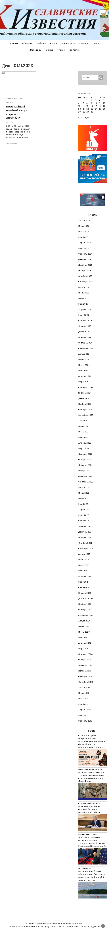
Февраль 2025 (85, 320)
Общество (27, 43)
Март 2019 (83, 715)
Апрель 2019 (84, 710)
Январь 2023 (84, 459)
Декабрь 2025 (85, 265)
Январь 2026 (84, 259)
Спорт (96, 43)
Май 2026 (83, 237)
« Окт (80, 117)
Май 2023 (83, 437)
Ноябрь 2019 (84, 671)
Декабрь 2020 (85, 598)
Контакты (74, 50)
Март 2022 (83, 515)
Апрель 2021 (84, 576)
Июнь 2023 (84, 432)
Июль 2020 (83, 626)
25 (100, 109)
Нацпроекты (68, 43)
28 (84, 112)
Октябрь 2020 (85, 609)
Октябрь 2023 (85, 409)
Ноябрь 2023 (84, 404)
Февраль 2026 (85, 254)
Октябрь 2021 (85, 543)
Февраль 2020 (85, 654)
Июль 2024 (83, 359)
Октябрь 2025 (85, 276)
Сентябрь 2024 (85, 348)
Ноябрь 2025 (84, 270)
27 (79, 112)
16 (92, 106)
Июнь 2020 (84, 632)
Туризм (61, 50)
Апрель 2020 (84, 643)
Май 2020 (83, 637)
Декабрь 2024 (85, 332)
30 (92, 112)
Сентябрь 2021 (85, 548)
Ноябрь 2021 (84, 537)
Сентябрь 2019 (85, 682)
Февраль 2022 (85, 521)
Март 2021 (83, 582)
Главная (14, 43)
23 (92, 109)
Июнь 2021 (83, 565)
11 (99, 103)
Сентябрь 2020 (85, 615)
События (41, 43)
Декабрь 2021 (85, 532)
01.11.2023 (11, 122)
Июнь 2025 (83, 298)
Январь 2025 (84, 326)
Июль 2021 (83, 559)
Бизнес (49, 50)
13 (79, 106)
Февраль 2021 (85, 587)
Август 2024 (84, 354)
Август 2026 (84, 220)
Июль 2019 (83, 693)
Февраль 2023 (85, 454)
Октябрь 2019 (85, 676)
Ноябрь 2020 (84, 604)
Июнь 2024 (84, 365)
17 (96, 106)
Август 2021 (84, 554)
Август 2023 (84, 420)
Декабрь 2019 (85, 665)
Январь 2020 (84, 660)
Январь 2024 (84, 393)
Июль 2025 (83, 293)
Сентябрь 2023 (85, 415)
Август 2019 (84, 687)
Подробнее (11, 143)
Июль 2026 (83, 226)
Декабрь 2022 (85, 465)
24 (96, 109)
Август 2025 (84, 287)
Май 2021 (83, 571)
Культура (83, 43)
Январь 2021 (84, 593)
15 (87, 106)
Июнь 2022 (84, 498)
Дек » (88, 117)
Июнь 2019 (83, 698)
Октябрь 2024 (85, 343)
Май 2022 (83, 504)
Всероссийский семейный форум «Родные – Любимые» (17, 112)
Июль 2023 (83, 426)
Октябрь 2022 (85, 476)
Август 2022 (84, 487)
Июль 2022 (83, 493)
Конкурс (9, 98)
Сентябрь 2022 (85, 482)
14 (84, 106)
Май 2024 (83, 370)
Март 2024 (83, 382)
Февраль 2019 (85, 721)
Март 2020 (83, 648)
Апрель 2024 (84, 376)
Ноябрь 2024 (84, 337)
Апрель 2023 (84, 443)
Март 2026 (83, 248)
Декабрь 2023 (85, 398)
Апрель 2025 (84, 309)
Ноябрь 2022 (84, 471)
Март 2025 (83, 315)
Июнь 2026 (84, 231)
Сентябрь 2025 (85, 281)
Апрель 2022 (84, 509)
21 (84, 109)
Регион (54, 43)
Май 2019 (83, 704)
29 (87, 112)
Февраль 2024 (85, 387)
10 (96, 103)
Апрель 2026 (84, 243)
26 (104, 109)
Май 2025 (83, 304)
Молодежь (35, 50)
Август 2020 (84, 621)
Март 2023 (83, 448)
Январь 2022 (84, 526)
